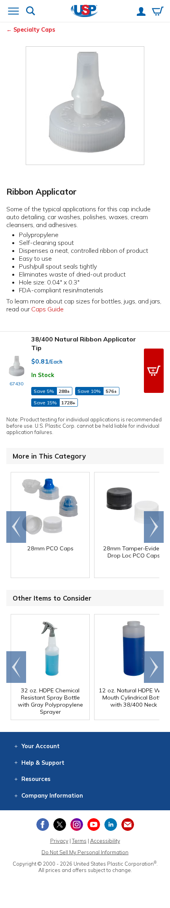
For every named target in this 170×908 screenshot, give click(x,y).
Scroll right (153, 527)
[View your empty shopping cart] (158, 12)
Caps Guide (47, 309)
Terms (79, 841)
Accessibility (105, 841)
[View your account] (141, 12)
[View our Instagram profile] (77, 824)
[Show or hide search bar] (30, 11)
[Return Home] (84, 12)
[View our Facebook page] (43, 824)
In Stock (42, 375)
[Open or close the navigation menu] (13, 12)
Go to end (16, 527)
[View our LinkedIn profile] (111, 824)
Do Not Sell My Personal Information (85, 852)
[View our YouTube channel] (94, 824)
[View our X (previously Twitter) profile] (60, 824)
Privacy (59, 841)
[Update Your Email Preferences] (128, 824)
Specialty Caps (34, 29)
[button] (154, 371)
